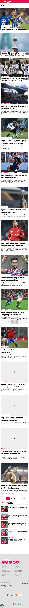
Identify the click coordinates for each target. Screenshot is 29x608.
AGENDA (3, 570)
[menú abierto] (1, 2)
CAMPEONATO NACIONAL (18, 571)
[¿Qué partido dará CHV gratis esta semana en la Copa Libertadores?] (14, 44)
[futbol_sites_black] (24, 583)
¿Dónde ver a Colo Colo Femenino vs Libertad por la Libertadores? (14, 79)
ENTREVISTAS (4, 578)
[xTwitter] (10, 562)
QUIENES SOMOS (4, 566)
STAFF (3, 567)
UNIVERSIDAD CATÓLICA (18, 570)
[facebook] (3, 562)
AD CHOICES (4, 576)
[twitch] (17, 562)
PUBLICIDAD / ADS (5, 574)
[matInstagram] (6, 562)
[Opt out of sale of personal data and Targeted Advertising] (2, 605)
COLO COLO (16, 567)
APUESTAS (16, 575)
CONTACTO (3, 575)
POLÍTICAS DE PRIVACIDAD (6, 571)
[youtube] (14, 562)
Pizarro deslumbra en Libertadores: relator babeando (13, 29)
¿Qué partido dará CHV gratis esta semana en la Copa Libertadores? (13, 54)
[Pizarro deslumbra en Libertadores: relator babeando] (14, 19)
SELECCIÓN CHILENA (18, 566)
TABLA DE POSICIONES (18, 574)
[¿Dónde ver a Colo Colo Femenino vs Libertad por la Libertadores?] (14, 69)
